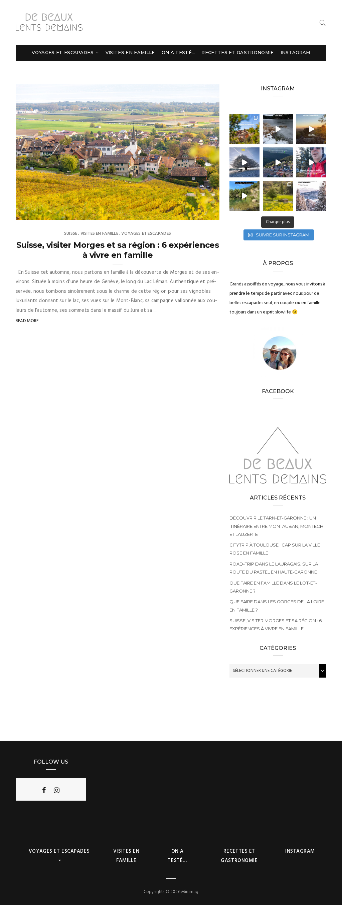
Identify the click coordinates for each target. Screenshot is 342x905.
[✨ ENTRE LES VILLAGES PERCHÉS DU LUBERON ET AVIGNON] (244, 129)
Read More (27, 320)
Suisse (70, 233)
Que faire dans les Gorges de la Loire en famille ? (276, 605)
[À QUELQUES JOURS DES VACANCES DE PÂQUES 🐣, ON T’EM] (278, 196)
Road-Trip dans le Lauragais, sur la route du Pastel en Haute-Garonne (273, 568)
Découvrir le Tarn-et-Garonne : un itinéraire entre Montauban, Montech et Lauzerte (276, 526)
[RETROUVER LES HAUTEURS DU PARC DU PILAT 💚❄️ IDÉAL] (278, 129)
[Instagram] (56, 790)
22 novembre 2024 (192, 212)
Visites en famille (130, 52)
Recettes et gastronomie (237, 52)
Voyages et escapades (63, 52)
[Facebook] (44, 790)
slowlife (39, 212)
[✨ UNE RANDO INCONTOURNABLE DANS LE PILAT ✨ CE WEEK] (244, 162)
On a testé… (178, 52)
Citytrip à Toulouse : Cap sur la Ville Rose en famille (274, 549)
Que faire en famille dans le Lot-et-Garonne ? (273, 587)
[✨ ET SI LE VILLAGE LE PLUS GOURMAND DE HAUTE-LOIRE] (278, 162)
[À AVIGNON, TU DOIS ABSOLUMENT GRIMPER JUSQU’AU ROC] (311, 129)
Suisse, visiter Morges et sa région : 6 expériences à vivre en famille (117, 250)
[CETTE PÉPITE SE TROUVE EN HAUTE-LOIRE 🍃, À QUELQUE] (244, 196)
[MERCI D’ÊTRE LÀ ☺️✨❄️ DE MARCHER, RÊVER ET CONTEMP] (311, 196)
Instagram (295, 52)
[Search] (322, 23)
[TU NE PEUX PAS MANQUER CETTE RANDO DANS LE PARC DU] (311, 162)
